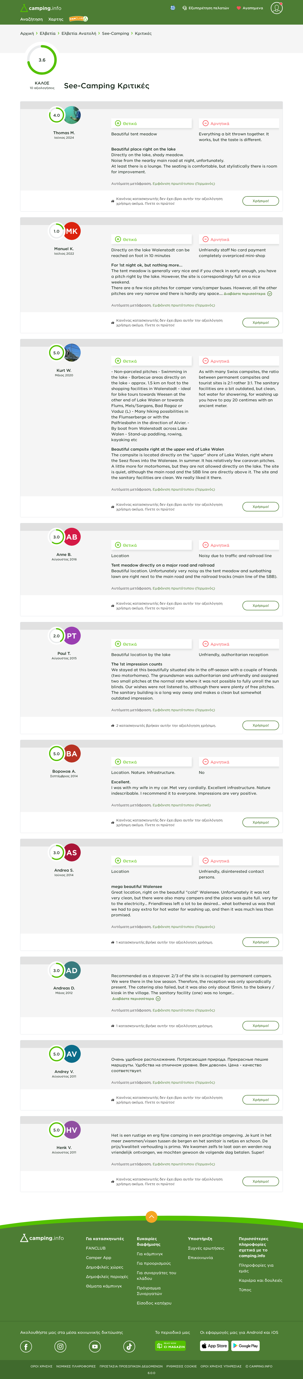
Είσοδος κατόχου (154, 1302)
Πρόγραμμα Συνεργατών (149, 1290)
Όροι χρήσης (42, 1366)
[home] (42, 1237)
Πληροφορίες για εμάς (256, 1268)
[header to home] (40, 8)
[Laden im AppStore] (214, 1346)
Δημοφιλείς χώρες (104, 1266)
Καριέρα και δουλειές (260, 1280)
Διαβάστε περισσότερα (244, 294)
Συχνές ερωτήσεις (206, 1248)
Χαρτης (55, 19)
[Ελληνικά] (173, 8)
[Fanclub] (78, 19)
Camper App (98, 1257)
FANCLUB (96, 1248)
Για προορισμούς (154, 1263)
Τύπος (245, 1289)
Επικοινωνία (200, 1257)
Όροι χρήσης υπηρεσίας (221, 1366)
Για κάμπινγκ (150, 1253)
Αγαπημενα (253, 8)
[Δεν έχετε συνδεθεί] (277, 8)
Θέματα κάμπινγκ (104, 1285)
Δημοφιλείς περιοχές (107, 1276)
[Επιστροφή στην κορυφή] (151, 1217)
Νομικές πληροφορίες (76, 1366)
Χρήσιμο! (261, 201)
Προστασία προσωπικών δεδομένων (131, 1366)
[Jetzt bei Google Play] (245, 1346)
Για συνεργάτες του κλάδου (156, 1275)
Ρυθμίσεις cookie (181, 1366)
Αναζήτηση (31, 19)
